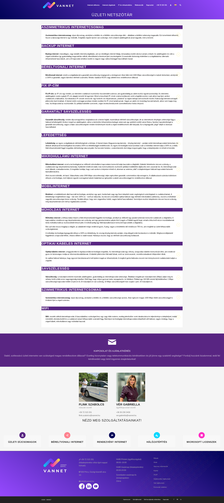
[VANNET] (58, 5)
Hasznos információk (161, 466)
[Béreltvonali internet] (67, 435)
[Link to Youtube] (177, 499)
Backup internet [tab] (57, 46)
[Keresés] (180, 5)
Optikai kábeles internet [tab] (66, 243)
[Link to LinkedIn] (181, 499)
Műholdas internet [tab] (60, 209)
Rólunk (156, 458)
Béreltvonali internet (67, 442)
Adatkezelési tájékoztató (162, 479)
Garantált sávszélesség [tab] (66, 111)
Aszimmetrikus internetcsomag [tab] (72, 27)
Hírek (155, 462)
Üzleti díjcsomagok (22, 442)
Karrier (156, 471)
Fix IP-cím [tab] (50, 85)
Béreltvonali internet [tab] (63, 67)
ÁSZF (156, 475)
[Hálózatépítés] (157, 435)
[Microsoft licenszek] (202, 435)
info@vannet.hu (87, 481)
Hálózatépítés (157, 442)
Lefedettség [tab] (54, 135)
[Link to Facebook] (174, 499)
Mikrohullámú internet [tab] (64, 156)
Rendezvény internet (112, 442)
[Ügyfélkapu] (170, 5)
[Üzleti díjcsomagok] (22, 435)
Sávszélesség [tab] (55, 268)
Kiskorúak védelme (160, 487)
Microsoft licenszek (202, 442)
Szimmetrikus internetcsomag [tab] (71, 290)
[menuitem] (93, 5)
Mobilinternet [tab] (55, 186)
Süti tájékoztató (159, 483)
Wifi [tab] (45, 308)
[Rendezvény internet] (112, 435)
